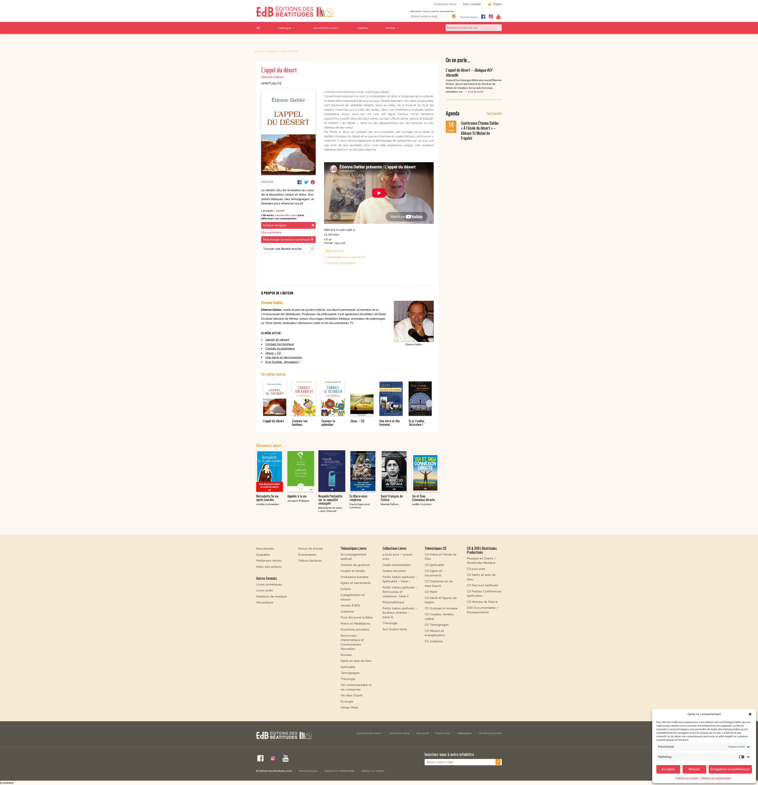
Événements (307, 554)
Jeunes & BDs (350, 605)
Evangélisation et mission (353, 597)
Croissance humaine (355, 577)
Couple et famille (353, 571)
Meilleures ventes (269, 560)
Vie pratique (264, 602)
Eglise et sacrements (356, 583)
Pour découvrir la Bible (357, 617)
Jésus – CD (273, 353)
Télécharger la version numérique (286, 239)
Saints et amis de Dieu (356, 661)
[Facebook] (299, 182)
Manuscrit (423, 733)
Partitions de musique (271, 596)
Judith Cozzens (422, 504)
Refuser (694, 769)
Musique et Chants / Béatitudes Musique (481, 561)
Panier (497, 4)
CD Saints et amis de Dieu (481, 577)
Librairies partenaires (279, 39)
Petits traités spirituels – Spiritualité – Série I (400, 579)
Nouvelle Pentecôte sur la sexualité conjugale (330, 499)
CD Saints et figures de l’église (441, 600)
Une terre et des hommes (283, 357)
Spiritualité (271, 83)
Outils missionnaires (396, 565)
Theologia (390, 623)
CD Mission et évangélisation (435, 633)
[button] (750, 714)
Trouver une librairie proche (282, 249)
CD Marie (431, 592)
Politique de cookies (687, 778)
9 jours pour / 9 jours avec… (397, 557)
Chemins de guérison (355, 565)
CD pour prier (476, 569)
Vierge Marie (349, 707)
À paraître (263, 554)
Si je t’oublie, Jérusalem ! (282, 362)
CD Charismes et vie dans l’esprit (439, 584)
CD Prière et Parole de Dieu (441, 557)
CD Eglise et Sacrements (433, 573)
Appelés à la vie (296, 496)
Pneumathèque (393, 602)
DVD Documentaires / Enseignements (482, 610)
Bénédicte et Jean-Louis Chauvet (330, 509)
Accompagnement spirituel (354, 557)
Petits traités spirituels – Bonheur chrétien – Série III (400, 613)
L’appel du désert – (469, 72)
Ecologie (347, 701)
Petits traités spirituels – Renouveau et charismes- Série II (400, 592)
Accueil (262, 28)
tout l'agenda (494, 113)
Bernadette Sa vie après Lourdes (267, 497)
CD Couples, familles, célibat (439, 617)
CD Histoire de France (482, 602)
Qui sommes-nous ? (326, 27)
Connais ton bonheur (279, 344)
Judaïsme (347, 611)
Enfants (346, 589)
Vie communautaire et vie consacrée (356, 687)
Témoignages (350, 673)
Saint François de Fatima (392, 497)
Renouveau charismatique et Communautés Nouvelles (352, 642)
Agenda (362, 27)
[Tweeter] (306, 182)
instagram (491, 16)
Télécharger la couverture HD (345, 257)
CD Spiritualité (434, 565)
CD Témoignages (437, 625)
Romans (346, 655)
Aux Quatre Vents (395, 629)
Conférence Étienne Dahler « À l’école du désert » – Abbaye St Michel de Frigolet (480, 131)
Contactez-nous (445, 4)
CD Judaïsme (434, 641)
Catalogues (464, 733)
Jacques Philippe (298, 500)
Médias (390, 27)
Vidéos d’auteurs (310, 560)
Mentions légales (308, 771)
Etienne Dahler (272, 77)
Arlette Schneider (267, 504)
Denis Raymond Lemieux (360, 506)
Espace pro (442, 733)
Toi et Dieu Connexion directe (423, 497)
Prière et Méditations (355, 623)
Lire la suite (475, 91)
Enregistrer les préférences (730, 769)
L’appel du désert (277, 339)
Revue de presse (310, 548)
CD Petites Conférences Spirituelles (484, 594)
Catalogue (285, 27)
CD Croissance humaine (441, 608)
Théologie (348, 679)
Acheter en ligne (274, 225)
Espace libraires (321, 39)
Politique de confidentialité (716, 778)
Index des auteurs (269, 567)
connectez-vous (286, 215)
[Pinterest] (313, 182)
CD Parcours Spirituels (482, 585)
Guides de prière (394, 571)
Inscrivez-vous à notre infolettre (449, 754)
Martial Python (390, 504)
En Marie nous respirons (358, 497)
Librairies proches (490, 733)
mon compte (472, 4)
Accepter (668, 769)
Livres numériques (269, 584)
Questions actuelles (355, 629)
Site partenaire (271, 232)
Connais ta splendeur (280, 348)
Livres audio (264, 590)
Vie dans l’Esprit (351, 695)
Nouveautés (265, 548)
